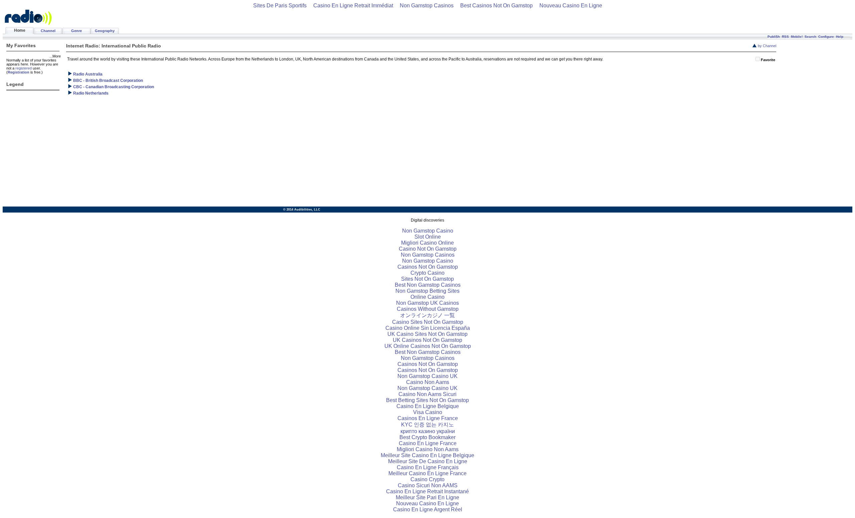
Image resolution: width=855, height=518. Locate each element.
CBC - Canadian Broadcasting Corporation (113, 87)
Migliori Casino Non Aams (428, 449)
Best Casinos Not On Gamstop (496, 5)
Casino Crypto (427, 479)
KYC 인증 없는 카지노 (427, 424)
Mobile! (797, 36)
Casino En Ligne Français (428, 467)
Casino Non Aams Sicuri (427, 394)
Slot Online (427, 237)
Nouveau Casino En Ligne (570, 5)
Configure (826, 36)
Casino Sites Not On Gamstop (427, 322)
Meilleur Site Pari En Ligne (427, 497)
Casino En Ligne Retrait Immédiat (353, 5)
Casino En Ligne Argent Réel (427, 509)
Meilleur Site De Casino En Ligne (427, 461)
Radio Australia (88, 74)
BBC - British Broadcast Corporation (108, 80)
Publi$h (773, 36)
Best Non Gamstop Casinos (428, 285)
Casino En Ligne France (428, 443)
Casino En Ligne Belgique (427, 406)
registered (23, 68)
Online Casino (427, 297)
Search (810, 36)
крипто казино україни (427, 431)
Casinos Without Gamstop (428, 309)
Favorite (768, 60)
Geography (105, 31)
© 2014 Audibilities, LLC (301, 209)
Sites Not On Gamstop (427, 279)
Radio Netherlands (91, 93)
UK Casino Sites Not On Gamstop (427, 334)
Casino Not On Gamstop (428, 249)
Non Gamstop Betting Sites (427, 291)
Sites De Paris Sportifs (280, 5)
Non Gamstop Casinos (427, 5)
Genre (76, 31)
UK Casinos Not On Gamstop (427, 340)
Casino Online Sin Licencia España (427, 328)
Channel (48, 31)
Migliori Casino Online (427, 243)
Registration (18, 72)
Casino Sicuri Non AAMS (428, 485)
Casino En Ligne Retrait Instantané (427, 491)
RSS (785, 36)
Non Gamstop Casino (427, 231)
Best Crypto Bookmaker (427, 437)
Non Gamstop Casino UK (427, 376)
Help (839, 36)
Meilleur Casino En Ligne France (427, 473)
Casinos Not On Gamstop (427, 267)
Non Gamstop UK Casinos (427, 303)
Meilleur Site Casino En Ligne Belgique (427, 455)
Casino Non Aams (427, 382)
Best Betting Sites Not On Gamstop (427, 400)
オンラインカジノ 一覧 (427, 315)
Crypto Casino (427, 273)
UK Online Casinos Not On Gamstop (427, 346)
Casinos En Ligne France (427, 418)
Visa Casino (427, 412)
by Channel (767, 46)
